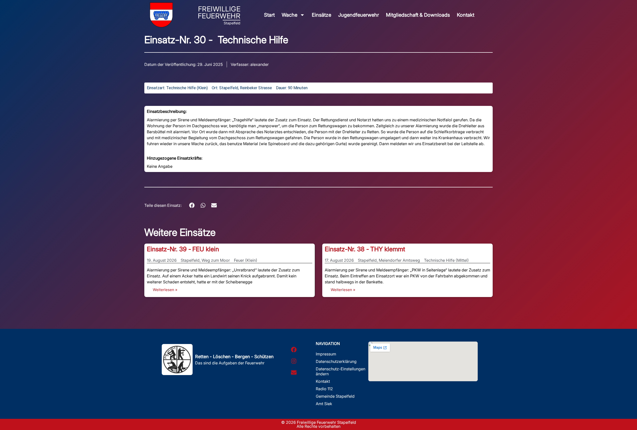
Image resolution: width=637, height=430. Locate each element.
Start (269, 15)
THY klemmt (387, 249)
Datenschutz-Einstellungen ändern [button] (340, 371)
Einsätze (321, 15)
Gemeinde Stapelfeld (335, 396)
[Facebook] (293, 349)
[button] (192, 205)
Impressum (326, 353)
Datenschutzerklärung (336, 361)
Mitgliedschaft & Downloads (418, 15)
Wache (289, 15)
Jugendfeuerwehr (358, 15)
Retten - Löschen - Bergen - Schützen (234, 356)
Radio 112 (324, 388)
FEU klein (205, 249)
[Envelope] (293, 372)
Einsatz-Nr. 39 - (169, 249)
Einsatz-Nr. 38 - (347, 249)
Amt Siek (324, 403)
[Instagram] (293, 361)
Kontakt (465, 15)
